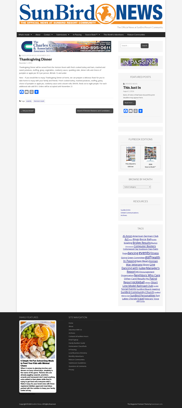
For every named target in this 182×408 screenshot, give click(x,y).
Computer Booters (145, 246)
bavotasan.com (157, 404)
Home (71, 323)
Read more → (129, 103)
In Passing (77, 35)
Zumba (142, 301)
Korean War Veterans (142, 262)
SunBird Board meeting (148, 289)
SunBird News (37, 404)
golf (148, 257)
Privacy (71, 369)
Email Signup (73, 340)
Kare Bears (142, 261)
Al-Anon (127, 236)
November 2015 (43, 55)
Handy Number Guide (77, 343)
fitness (154, 253)
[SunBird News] (91, 12)
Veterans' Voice (151, 298)
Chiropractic (129, 246)
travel (140, 298)
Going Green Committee (133, 257)
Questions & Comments (77, 366)
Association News (28, 55)
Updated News (131, 84)
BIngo (136, 239)
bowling (128, 242)
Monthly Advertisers (76, 356)
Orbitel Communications (130, 213)
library (146, 264)
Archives (124, 215)
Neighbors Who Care (147, 275)
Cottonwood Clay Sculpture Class (138, 249)
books (154, 239)
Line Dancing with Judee (138, 266)
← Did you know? (27, 111)
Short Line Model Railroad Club (140, 284)
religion (148, 283)
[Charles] (66, 46)
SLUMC (156, 286)
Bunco (154, 242)
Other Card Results (134, 278)
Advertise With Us (75, 330)
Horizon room (39, 101)
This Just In (132, 87)
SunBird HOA (125, 210)
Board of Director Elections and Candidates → (94, 111)
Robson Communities (136, 35)
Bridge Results (142, 242)
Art (127, 239)
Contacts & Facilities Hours (78, 336)
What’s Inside (24, 35)
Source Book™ (91, 35)
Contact (47, 35)
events (28, 101)
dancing (132, 253)
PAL (147, 278)
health (155, 257)
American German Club (145, 236)
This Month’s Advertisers (114, 35)
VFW (138, 301)
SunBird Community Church (137, 292)
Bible (130, 240)
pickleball (138, 282)
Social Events (128, 289)
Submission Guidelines (77, 363)
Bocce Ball (145, 239)
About (38, 35)
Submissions (61, 35)
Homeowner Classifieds (78, 346)
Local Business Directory (78, 353)
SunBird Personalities (142, 295)
